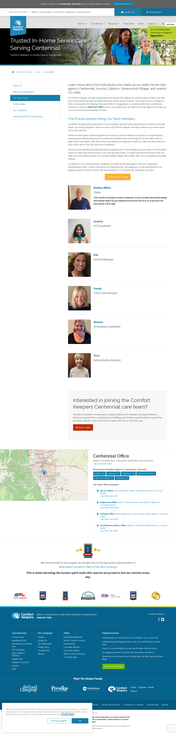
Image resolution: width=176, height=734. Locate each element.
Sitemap (41, 654)
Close (171, 24)
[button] (83, 23)
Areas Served (128, 24)
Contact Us (151, 24)
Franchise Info (69, 644)
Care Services (97, 24)
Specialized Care (19, 640)
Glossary (15, 666)
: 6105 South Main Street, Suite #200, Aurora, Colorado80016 (131, 493)
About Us (81, 24)
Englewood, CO (128, 473)
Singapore (142, 687)
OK (80, 721)
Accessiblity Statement (73, 637)
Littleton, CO (99, 473)
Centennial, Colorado (24, 72)
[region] (47, 717)
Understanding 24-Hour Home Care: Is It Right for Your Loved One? (130, 638)
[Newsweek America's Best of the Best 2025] (65, 600)
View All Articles (113, 666)
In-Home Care (18, 637)
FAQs (14, 669)
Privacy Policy (43, 647)
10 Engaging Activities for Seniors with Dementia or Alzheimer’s (128, 652)
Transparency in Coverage (133, 705)
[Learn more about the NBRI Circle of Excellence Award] (155, 600)
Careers (140, 24)
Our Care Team (48, 72)
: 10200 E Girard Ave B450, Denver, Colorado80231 (133, 528)
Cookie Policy (43, 650)
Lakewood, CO (113, 473)
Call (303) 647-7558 (18, 12)
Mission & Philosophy (23, 91)
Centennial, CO (122, 478)
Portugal (133, 691)
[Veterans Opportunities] (20, 600)
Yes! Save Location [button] (122, 4)
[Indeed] (158, 620)
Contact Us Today (117, 176)
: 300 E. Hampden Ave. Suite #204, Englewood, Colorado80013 (130, 505)
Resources (113, 24)
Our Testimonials (45, 644)
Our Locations (20, 110)
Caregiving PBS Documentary (27, 116)
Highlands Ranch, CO (146, 473)
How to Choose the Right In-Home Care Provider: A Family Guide (129, 648)
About (37, 72)
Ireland (133, 687)
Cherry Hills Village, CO (103, 478)
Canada (151, 687)
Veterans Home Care (20, 662)
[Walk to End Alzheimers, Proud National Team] (111, 598)
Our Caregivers (18, 650)
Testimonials (19, 104)
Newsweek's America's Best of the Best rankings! (88, 566)
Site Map (165, 705)
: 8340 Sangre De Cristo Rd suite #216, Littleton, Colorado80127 (134, 516)
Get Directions (154, 12)
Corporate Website (71, 647)
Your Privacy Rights (71, 650)
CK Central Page (70, 657)
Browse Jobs (83, 427)
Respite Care (17, 659)
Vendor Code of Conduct (74, 640)
